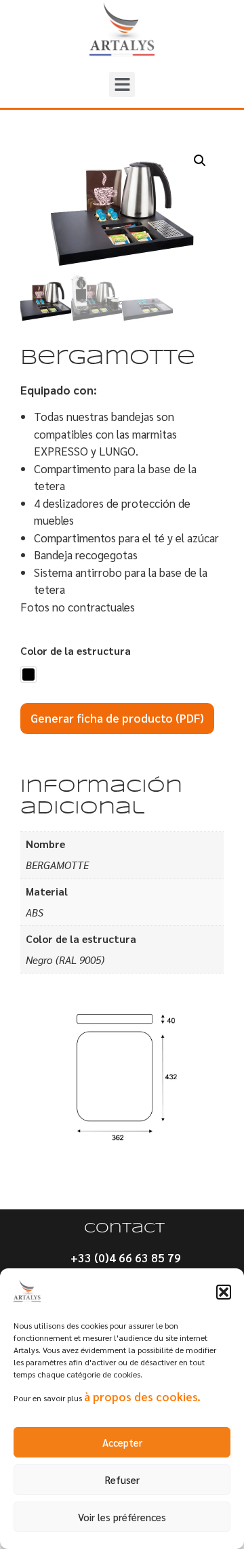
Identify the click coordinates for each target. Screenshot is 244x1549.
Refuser (122, 1479)
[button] (223, 1292)
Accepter (122, 1442)
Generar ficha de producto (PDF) (117, 717)
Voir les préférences (122, 1516)
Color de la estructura (75, 651)
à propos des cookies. (142, 1396)
